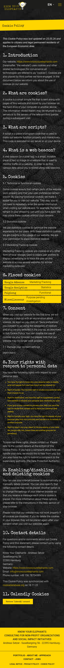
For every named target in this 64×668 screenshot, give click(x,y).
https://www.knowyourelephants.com (37, 61)
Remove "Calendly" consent (18, 601)
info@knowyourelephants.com (26, 571)
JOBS (38, 659)
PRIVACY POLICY (31, 664)
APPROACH (45, 655)
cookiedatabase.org (13, 585)
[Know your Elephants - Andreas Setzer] (14, 4)
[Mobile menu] (59, 4)
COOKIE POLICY (47, 664)
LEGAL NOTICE (16, 664)
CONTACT (28, 659)
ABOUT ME (32, 655)
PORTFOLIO (19, 655)
